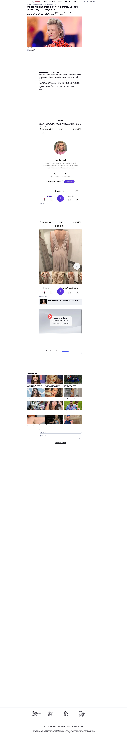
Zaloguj (90, 1)
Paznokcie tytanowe (82, 713)
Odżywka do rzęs (66, 712)
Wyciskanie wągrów (66, 717)
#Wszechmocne (60, 1)
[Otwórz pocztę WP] (84, 1)
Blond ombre (34, 714)
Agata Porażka (34, 49)
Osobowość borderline (82, 714)
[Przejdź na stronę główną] (33, 2)
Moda (70, 1)
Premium (66, 1)
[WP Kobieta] (39, 1)
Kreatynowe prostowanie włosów (36, 713)
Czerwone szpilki (66, 715)
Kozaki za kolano (50, 712)
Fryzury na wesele (81, 712)
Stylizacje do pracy (50, 717)
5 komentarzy (74, 50)
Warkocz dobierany (82, 715)
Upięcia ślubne (81, 716)
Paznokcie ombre (34, 717)
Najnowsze (45, 1)
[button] (87, 1)
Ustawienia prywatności (78, 726)
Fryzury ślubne (50, 713)
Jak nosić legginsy (50, 716)
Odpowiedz (44, 438)
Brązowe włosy (66, 716)
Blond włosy (33, 716)
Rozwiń (60, 120)
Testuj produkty (52, 1)
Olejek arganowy (34, 715)
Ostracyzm (80, 717)
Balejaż (65, 714)
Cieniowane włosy (66, 713)
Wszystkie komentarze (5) (60, 442)
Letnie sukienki (50, 714)
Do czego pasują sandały (51, 715)
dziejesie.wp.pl (65, 350)
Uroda (75, 1)
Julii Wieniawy (67, 124)
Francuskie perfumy (34, 712)
